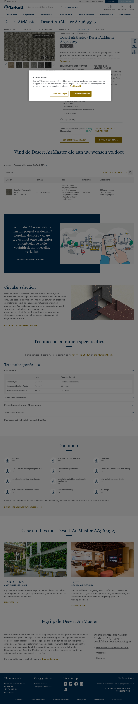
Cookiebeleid (75, 86)
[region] (70, 85)
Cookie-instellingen (59, 93)
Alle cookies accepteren (80, 93)
